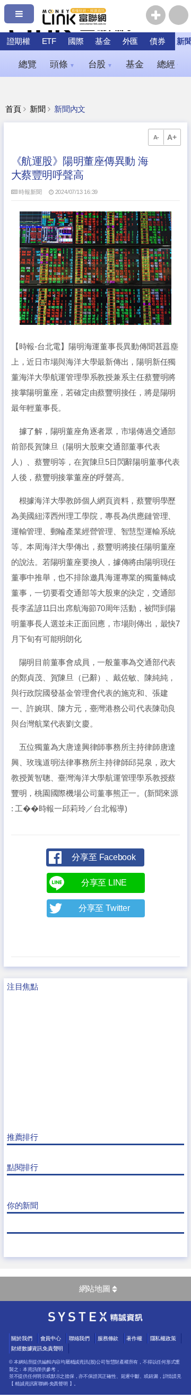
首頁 (13, 109)
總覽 (28, 64)
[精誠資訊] (95, 1319)
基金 (103, 41)
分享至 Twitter (104, 908)
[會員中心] (178, 15)
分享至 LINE (104, 882)
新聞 (38, 109)
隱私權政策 (163, 1338)
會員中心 (50, 1338)
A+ (172, 137)
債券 (158, 41)
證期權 (18, 41)
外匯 (130, 41)
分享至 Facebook (103, 857)
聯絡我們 (79, 1338)
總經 (169, 64)
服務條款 (108, 1338)
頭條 (62, 64)
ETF (49, 41)
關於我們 (21, 1338)
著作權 (134, 1338)
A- (156, 137)
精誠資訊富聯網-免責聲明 (41, 1383)
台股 (100, 64)
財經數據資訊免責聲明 (37, 1348)
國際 (76, 41)
